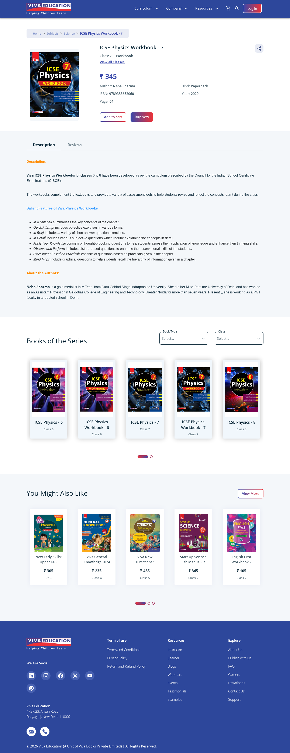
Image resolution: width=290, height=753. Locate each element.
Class (221, 331)
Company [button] (174, 8)
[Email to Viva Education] (31, 731)
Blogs (172, 666)
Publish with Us (239, 658)
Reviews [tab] (75, 144)
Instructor (175, 649)
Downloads (236, 683)
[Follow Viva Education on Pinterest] (31, 688)
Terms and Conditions (123, 649)
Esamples (175, 699)
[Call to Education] (44, 731)
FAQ (231, 666)
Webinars (175, 674)
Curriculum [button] (143, 8)
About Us (235, 649)
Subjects (52, 33)
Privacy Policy (117, 658)
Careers (234, 674)
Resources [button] (203, 8)
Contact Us (236, 691)
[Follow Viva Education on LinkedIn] (31, 675)
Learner (173, 658)
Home (37, 33)
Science (69, 33)
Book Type (170, 331)
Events (172, 683)
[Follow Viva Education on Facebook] (60, 675)
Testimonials (177, 691)
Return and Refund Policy (126, 666)
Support (234, 699)
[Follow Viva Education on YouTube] (89, 675)
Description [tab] (44, 144)
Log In (252, 8)
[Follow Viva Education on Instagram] (46, 675)
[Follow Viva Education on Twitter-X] (75, 675)
